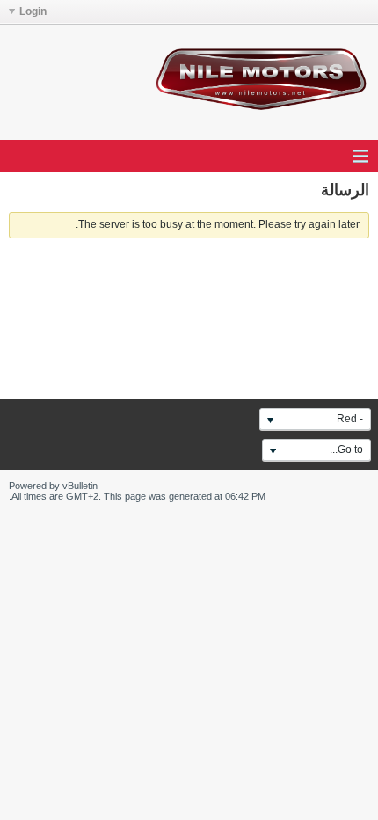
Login (33, 11)
